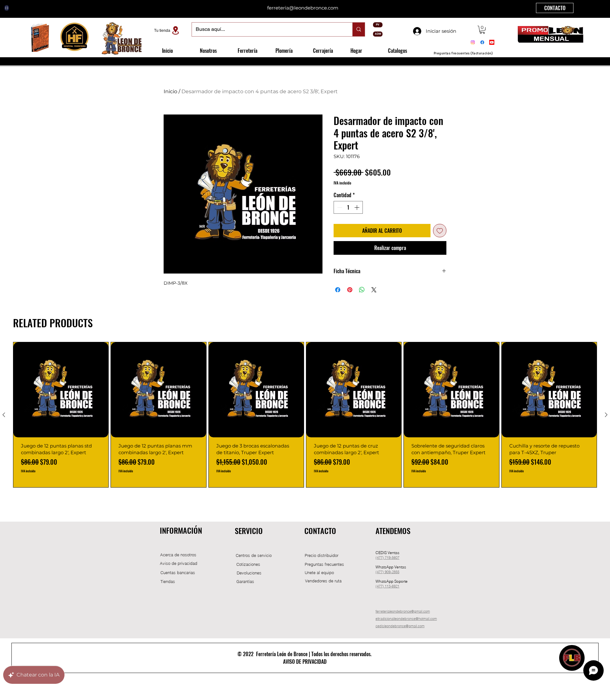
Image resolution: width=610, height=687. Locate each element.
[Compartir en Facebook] (338, 290)
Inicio (170, 91)
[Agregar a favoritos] (439, 230)
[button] (482, 30)
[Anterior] (4, 415)
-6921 (394, 586)
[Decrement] (339, 207)
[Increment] (357, 207)
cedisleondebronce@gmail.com (400, 626)
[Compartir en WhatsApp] (362, 290)
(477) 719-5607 (387, 557)
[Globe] (6, 7)
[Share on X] (374, 290)
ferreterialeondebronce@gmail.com (403, 611)
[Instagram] (472, 42)
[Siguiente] (606, 415)
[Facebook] (482, 42)
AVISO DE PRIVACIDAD (305, 661)
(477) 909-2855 (387, 572)
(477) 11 (382, 586)
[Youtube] (491, 42)
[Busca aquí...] (358, 29)
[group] (305, 415)
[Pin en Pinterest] (350, 290)
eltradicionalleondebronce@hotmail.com (406, 618)
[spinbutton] (348, 207)
